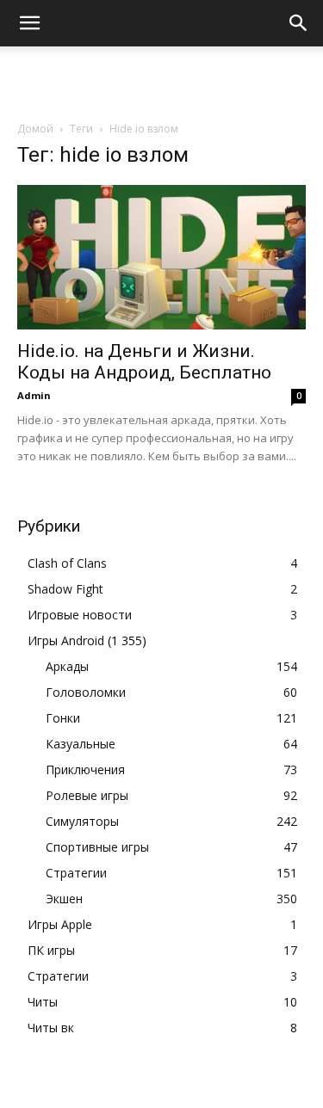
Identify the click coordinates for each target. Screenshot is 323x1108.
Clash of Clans (67, 563)
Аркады (67, 666)
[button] (29, 23)
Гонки (63, 718)
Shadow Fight (65, 589)
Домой (35, 128)
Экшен (64, 898)
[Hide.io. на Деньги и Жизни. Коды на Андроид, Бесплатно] (161, 257)
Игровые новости (80, 614)
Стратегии (76, 873)
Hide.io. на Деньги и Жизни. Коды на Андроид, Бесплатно (144, 362)
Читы (43, 1002)
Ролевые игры (87, 795)
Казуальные (80, 744)
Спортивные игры (97, 847)
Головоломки (86, 692)
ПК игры (51, 950)
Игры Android (66, 640)
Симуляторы (82, 821)
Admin (34, 395)
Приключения (85, 769)
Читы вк (51, 1027)
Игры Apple (60, 924)
